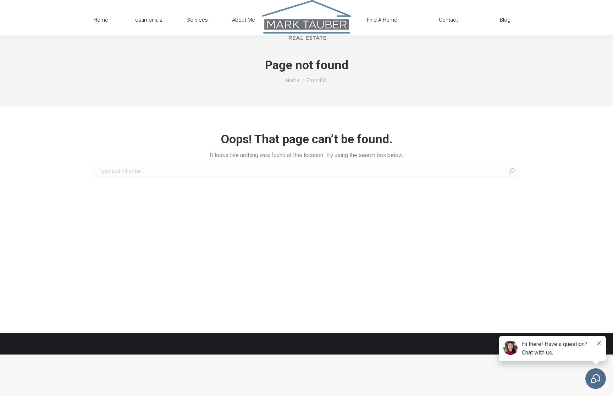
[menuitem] (101, 19)
